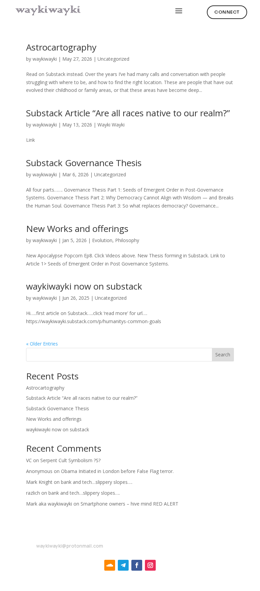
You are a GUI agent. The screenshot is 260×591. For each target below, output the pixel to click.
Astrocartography (61, 47)
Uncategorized (113, 59)
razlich (33, 493)
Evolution (102, 240)
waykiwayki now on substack (84, 286)
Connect (227, 12)
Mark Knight (39, 482)
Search (222, 354)
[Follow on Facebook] (136, 565)
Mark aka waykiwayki (49, 503)
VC (29, 460)
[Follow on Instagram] (150, 565)
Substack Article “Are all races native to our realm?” (128, 113)
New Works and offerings (77, 228)
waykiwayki (44, 59)
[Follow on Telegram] (123, 565)
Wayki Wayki (111, 124)
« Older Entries (42, 343)
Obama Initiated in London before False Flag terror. (117, 471)
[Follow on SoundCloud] (109, 565)
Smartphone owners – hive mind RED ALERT (129, 503)
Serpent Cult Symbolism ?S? (70, 460)
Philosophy (127, 240)
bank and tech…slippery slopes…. (96, 482)
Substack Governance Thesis (84, 163)
